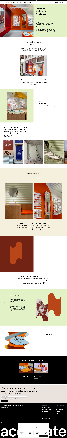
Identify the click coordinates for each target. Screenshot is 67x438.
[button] (64, 2)
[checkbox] (1, 398)
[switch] (30, 433)
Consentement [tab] (23, 423)
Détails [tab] (33, 423)
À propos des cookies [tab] (44, 423)
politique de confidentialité (23, 398)
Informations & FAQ (26, 0)
